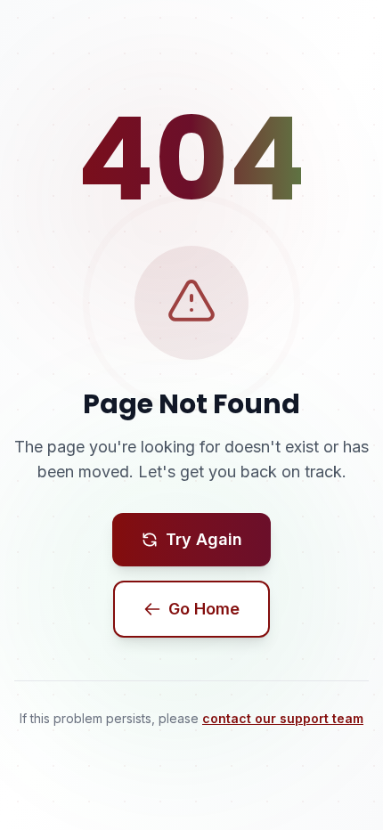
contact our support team (282, 718)
